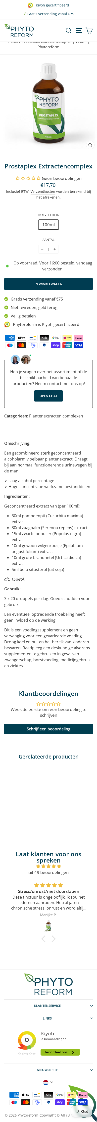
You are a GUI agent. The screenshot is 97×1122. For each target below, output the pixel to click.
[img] (48, 866)
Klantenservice (47, 1005)
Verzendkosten (43, 191)
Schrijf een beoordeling (48, 729)
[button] (28, 178)
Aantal (48, 239)
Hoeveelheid (48, 214)
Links (47, 1018)
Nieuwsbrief (47, 1070)
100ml (48, 224)
